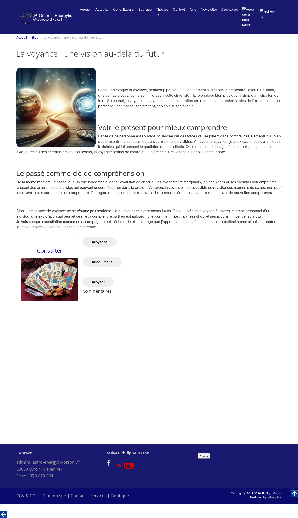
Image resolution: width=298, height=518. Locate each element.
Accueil (85, 9)
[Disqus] (149, 365)
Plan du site (54, 495)
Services (98, 495)
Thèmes (162, 9)
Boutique (145, 9)
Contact (179, 9)
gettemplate (274, 497)
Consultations (123, 9)
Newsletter (209, 9)
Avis (193, 9)
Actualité (101, 9)
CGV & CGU (27, 495)
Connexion (229, 9)
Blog (35, 37)
